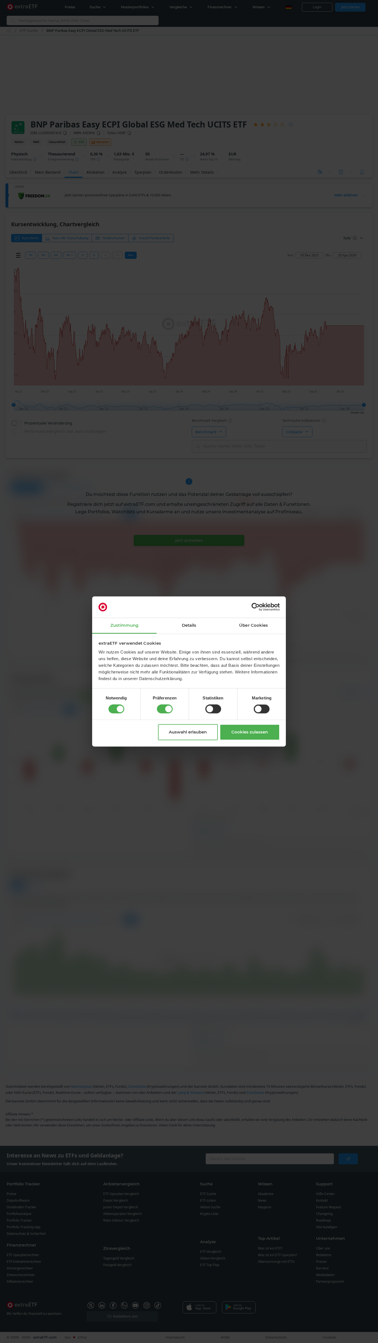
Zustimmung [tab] (124, 625)
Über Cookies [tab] (253, 625)
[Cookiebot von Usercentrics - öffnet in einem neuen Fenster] (255, 607)
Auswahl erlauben (188, 732)
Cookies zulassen (249, 732)
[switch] (165, 709)
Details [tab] (189, 625)
